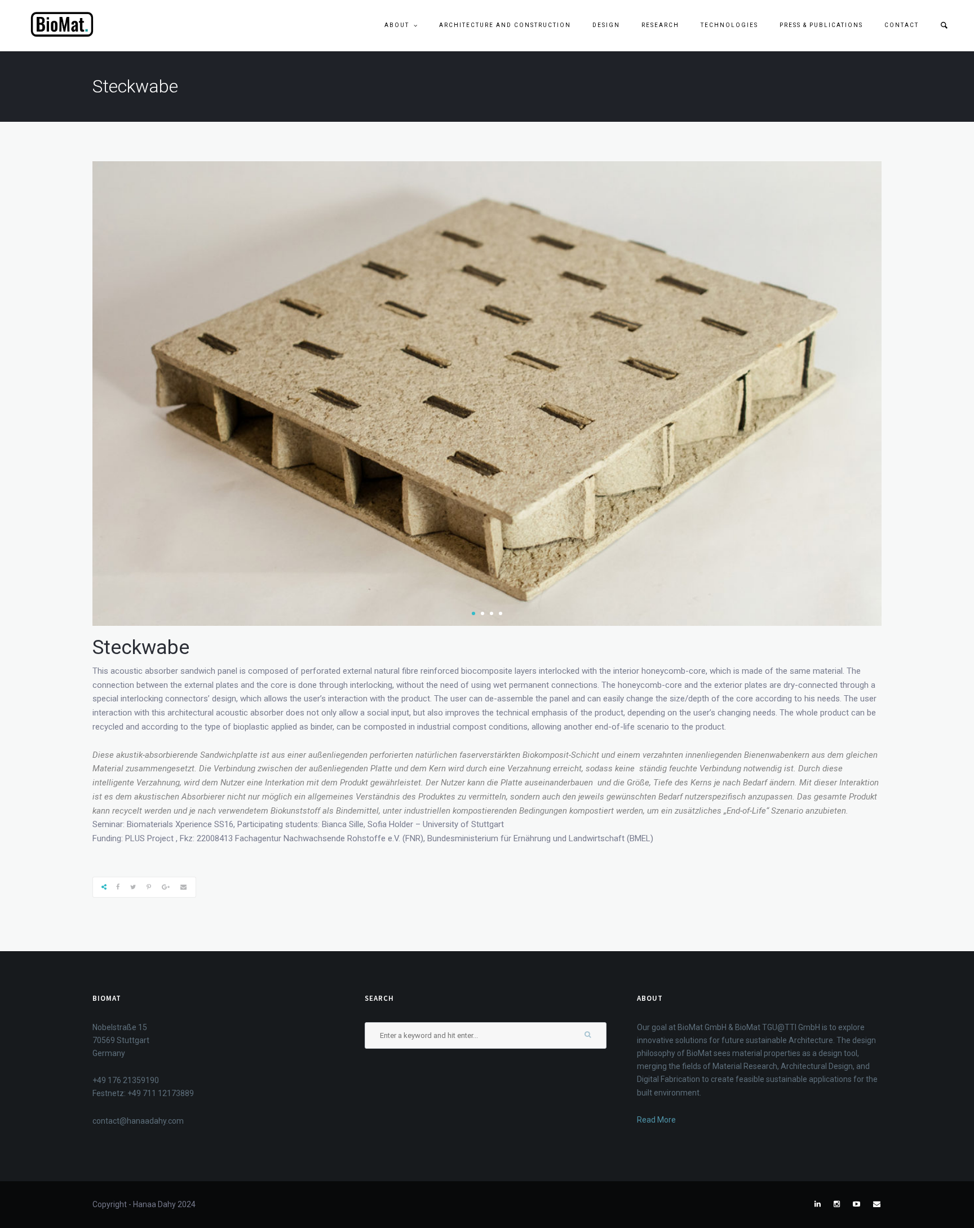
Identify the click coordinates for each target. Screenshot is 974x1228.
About (396, 25)
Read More (656, 1119)
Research (660, 25)
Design (606, 25)
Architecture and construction (505, 25)
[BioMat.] (62, 24)
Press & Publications (821, 25)
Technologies (729, 25)
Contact (901, 25)
